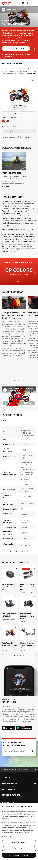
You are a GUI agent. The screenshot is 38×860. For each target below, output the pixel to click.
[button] (34, 3)
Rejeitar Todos (19, 849)
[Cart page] (23, 3)
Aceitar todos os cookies (19, 855)
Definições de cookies (19, 842)
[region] (19, 831)
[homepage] (6, 3)
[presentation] (19, 396)
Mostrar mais (6, 836)
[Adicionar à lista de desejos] (16, 568)
